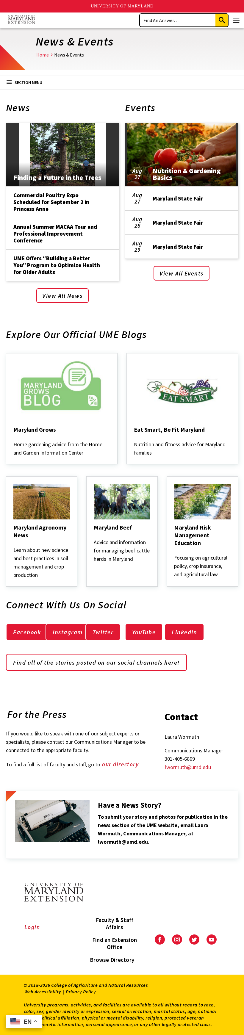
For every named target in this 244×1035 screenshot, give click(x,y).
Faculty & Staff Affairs (115, 923)
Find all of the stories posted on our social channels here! (96, 662)
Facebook (27, 632)
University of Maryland (122, 6)
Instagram (68, 632)
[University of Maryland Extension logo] (21, 20)
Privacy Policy (81, 992)
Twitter (103, 632)
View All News (62, 295)
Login (32, 927)
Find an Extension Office (114, 943)
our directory (120, 764)
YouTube (144, 632)
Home (42, 55)
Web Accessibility (42, 992)
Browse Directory (112, 959)
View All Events (181, 273)
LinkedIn (184, 632)
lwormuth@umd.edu (188, 767)
